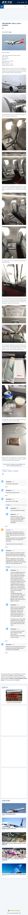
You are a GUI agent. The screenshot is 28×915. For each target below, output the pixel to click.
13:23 (17, 514)
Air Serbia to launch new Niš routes (9, 828)
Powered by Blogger (14, 910)
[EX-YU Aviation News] (7, 2)
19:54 (18, 570)
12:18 (13, 481)
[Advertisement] (14, 15)
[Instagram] (21, 2)
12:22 (13, 490)
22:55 (18, 604)
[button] (3, 28)
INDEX (10, 32)
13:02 (18, 508)
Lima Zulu (8, 529)
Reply (6, 486)
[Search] (26, 2)
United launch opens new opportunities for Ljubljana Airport (14, 874)
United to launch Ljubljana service (8, 814)
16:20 (13, 550)
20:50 (13, 644)
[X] (19, 2)
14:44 (12, 529)
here (5, 680)
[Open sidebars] (25, 6)
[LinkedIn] (23, 2)
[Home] (2, 6)
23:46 (18, 629)
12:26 (13, 499)
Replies (8, 505)
